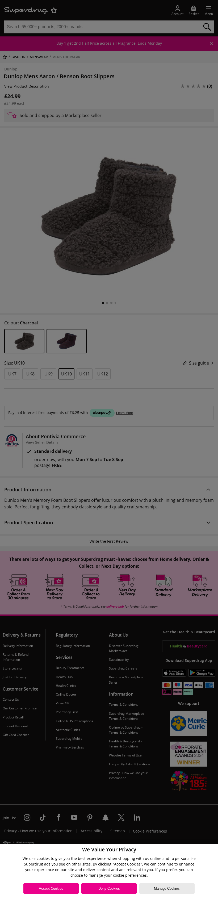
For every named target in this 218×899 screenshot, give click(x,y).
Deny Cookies (109, 888)
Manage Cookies (167, 888)
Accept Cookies (51, 888)
